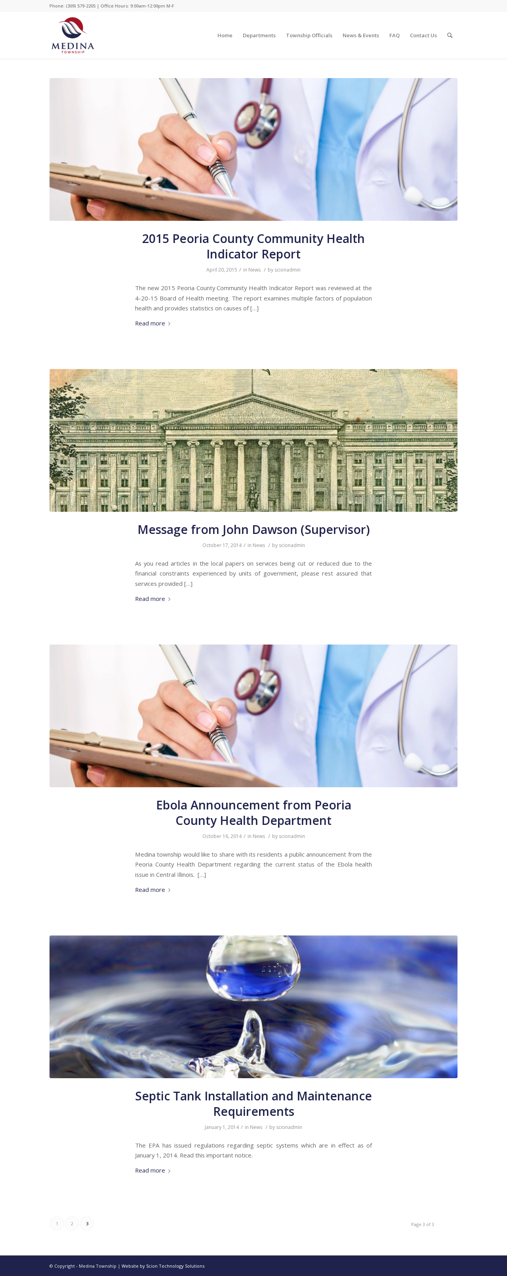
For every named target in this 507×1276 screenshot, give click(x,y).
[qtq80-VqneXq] (253, 440)
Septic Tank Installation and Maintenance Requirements (253, 1103)
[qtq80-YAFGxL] (253, 149)
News (254, 269)
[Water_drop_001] (253, 1006)
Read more (150, 323)
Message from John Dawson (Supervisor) (253, 529)
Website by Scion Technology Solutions (163, 1266)
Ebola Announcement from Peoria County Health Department (253, 812)
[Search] (449, 35)
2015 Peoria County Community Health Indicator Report (253, 246)
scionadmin (287, 269)
